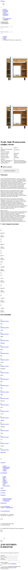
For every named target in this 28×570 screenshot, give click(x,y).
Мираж (4, 481)
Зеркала (5, 466)
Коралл (4, 479)
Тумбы (4, 38)
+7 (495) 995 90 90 (7, 18)
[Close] (2, 531)
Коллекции (5, 10)
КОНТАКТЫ (3, 503)
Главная (5, 36)
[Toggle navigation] (1, 7)
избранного (13, 563)
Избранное (5, 15)
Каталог (5, 9)
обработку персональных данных (14, 566)
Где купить (3, 492)
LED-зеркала (6, 468)
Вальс (2, 349)
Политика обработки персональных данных (9, 567)
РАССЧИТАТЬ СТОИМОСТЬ (9, 170)
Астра (2, 330)
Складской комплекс (5, 511)
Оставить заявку (4, 22)
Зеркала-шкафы (6, 467)
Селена (4, 483)
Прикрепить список (9, 563)
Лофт (2, 394)
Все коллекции (6, 485)
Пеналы (5, 470)
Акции (4, 12)
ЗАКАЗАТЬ (6, 19)
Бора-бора (3, 342)
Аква (1, 323)
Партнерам (5, 11)
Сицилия (2, 420)
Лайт (1, 388)
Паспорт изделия (7, 499)
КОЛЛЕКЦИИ (4, 472)
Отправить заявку (4, 568)
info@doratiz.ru (7, 506)
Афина (4, 477)
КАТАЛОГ (3, 462)
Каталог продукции (7, 498)
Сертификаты (6, 500)
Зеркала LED (3, 452)
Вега (4, 478)
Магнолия (5, 482)
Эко (4, 484)
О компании (6, 13)
